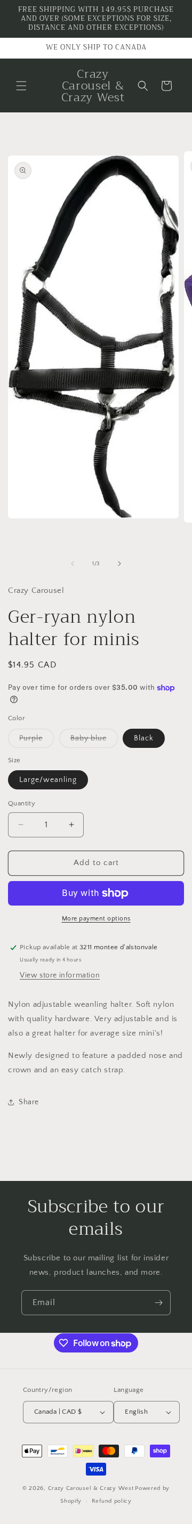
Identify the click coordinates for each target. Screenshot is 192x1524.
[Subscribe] (158, 1302)
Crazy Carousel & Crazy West (91, 1488)
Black (144, 738)
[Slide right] (119, 563)
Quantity (21, 803)
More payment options (96, 918)
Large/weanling (48, 780)
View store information (60, 975)
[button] (21, 85)
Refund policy (112, 1501)
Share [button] (29, 1102)
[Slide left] (72, 563)
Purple (36, 741)
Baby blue (94, 741)
